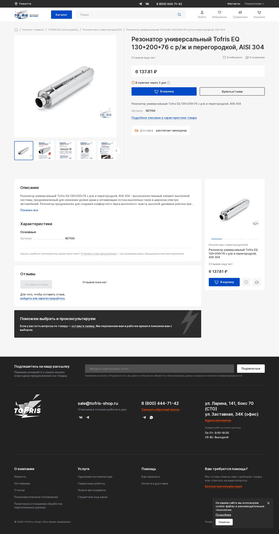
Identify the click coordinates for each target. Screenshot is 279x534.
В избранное (234, 57)
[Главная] (16, 29)
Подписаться (251, 368)
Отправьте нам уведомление (99, 253)
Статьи (19, 490)
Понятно (224, 522)
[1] (179, 14)
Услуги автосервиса (92, 490)
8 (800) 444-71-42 (169, 4)
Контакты (234, 3)
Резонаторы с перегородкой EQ (228, 244)
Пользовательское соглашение (36, 497)
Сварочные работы (91, 483)
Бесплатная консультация (223, 486)
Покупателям (253, 3)
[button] (14, 150)
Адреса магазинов (218, 420)
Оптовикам (22, 483)
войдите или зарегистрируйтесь (42, 298)
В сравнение (257, 57)
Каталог (61, 14)
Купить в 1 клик (232, 91)
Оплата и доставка (154, 483)
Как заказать (150, 476)
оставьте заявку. (83, 326)
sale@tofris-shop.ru (98, 403)
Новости (20, 476)
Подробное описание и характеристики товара (164, 117)
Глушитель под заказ (93, 497)
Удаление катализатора (95, 476)
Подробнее (223, 514)
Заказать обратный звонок (160, 409)
